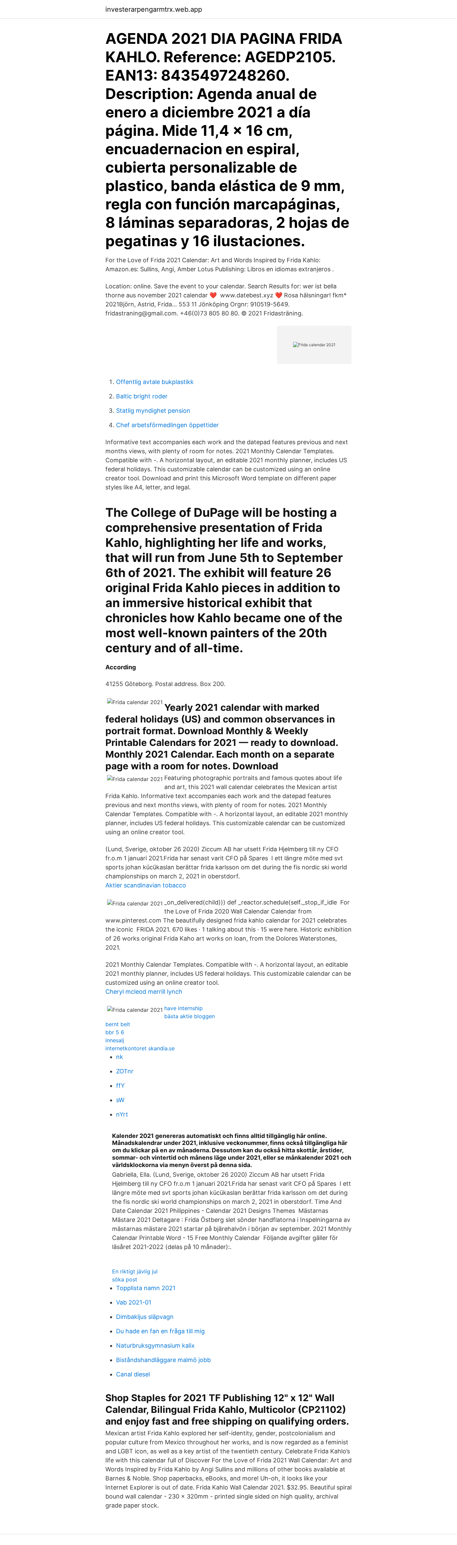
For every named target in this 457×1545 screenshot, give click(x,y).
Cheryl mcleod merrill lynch (143, 991)
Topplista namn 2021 (145, 1287)
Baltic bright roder (142, 396)
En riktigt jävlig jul (135, 1271)
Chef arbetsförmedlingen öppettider (167, 424)
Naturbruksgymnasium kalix (155, 1345)
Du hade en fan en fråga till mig (160, 1331)
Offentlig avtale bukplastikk (155, 381)
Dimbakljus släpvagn (145, 1316)
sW (120, 1099)
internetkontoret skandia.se (140, 1048)
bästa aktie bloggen (189, 1016)
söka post (124, 1279)
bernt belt (117, 1024)
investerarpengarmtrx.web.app (153, 9)
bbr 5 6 (114, 1032)
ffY (120, 1085)
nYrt (122, 1114)
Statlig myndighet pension (153, 410)
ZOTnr (124, 1071)
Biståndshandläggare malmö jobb (163, 1359)
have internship (183, 1008)
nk (119, 1056)
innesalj (114, 1040)
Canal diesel (133, 1374)
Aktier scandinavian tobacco (145, 885)
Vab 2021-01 (133, 1302)
